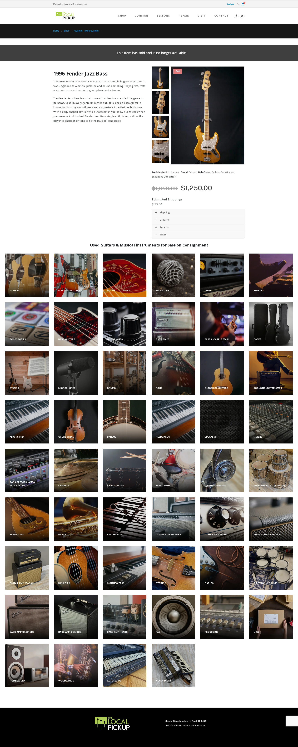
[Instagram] (242, 15)
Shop (122, 15)
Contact (221, 15)
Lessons (163, 15)
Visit (202, 15)
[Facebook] (236, 15)
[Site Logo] (65, 16)
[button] (238, 4)
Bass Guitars (227, 172)
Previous (160, 69)
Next (160, 160)
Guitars (215, 172)
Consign (141, 15)
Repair (184, 15)
